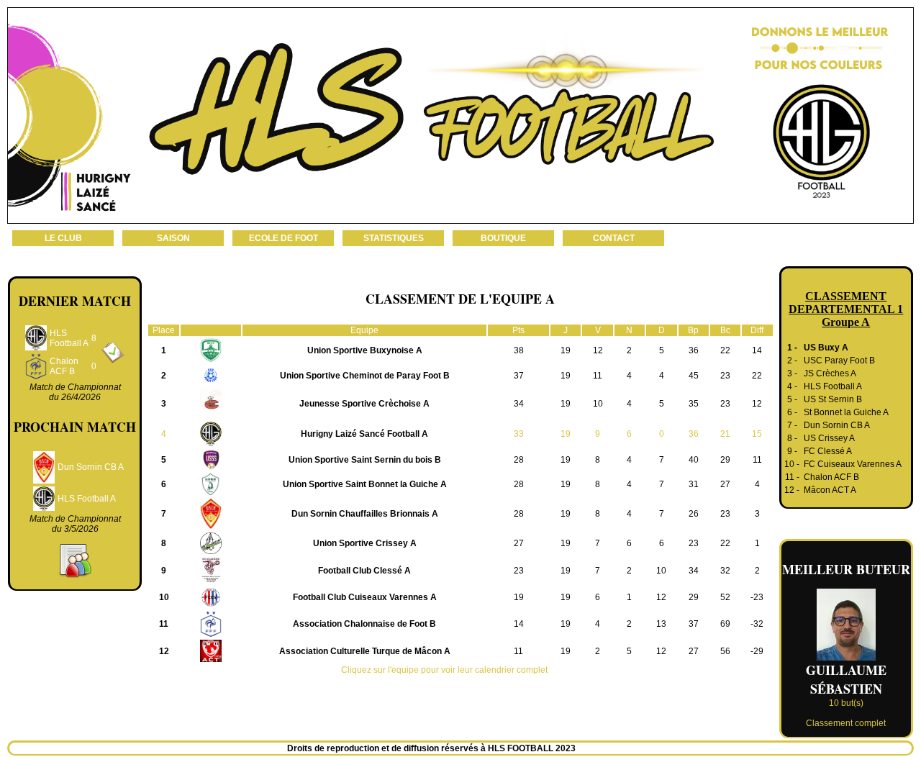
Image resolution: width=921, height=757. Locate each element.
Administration (606, 748)
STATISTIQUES (393, 238)
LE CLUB (63, 238)
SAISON (173, 238)
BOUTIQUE (503, 238)
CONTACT (614, 238)
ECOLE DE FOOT (283, 238)
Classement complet (846, 723)
